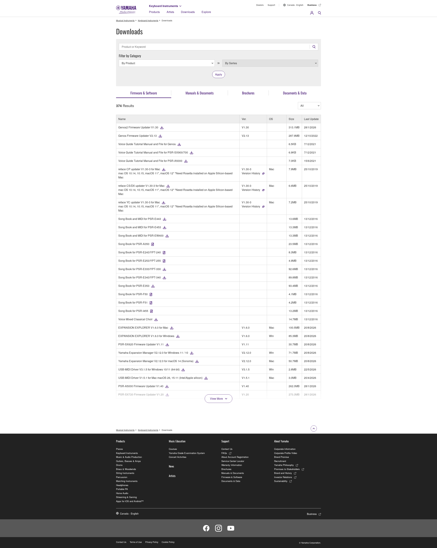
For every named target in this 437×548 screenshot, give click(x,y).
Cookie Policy (168, 541)
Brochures (226, 469)
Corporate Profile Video (285, 453)
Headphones (122, 485)
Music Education (177, 441)
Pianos (119, 449)
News (171, 466)
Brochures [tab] (248, 92)
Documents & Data (230, 481)
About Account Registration (235, 457)
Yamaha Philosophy (284, 465)
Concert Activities (177, 457)
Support (271, 4)
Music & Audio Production (129, 457)
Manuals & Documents (232, 473)
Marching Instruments (127, 481)
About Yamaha (281, 441)
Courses (173, 449)
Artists (170, 12)
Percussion (121, 477)
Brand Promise (281, 457)
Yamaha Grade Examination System (187, 453)
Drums (119, 465)
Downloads (188, 12)
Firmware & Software (231, 477)
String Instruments (125, 473)
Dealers (260, 4)
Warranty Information (231, 465)
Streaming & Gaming (126, 497)
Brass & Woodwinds (126, 469)
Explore (206, 12)
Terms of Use (136, 541)
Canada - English (295, 4)
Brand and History (283, 473)
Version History (251, 173)
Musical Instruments (125, 20)
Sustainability (280, 481)
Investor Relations (283, 477)
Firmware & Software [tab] (143, 92)
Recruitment (280, 461)
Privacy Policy (151, 541)
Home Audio (122, 493)
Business (312, 4)
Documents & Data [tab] (295, 92)
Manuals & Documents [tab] (200, 92)
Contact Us (226, 449)
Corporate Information (284, 449)
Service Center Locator (232, 461)
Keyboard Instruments (163, 6)
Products (154, 12)
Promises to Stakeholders (287, 469)
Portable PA (122, 489)
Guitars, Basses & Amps (128, 461)
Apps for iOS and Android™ (130, 501)
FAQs (224, 453)
